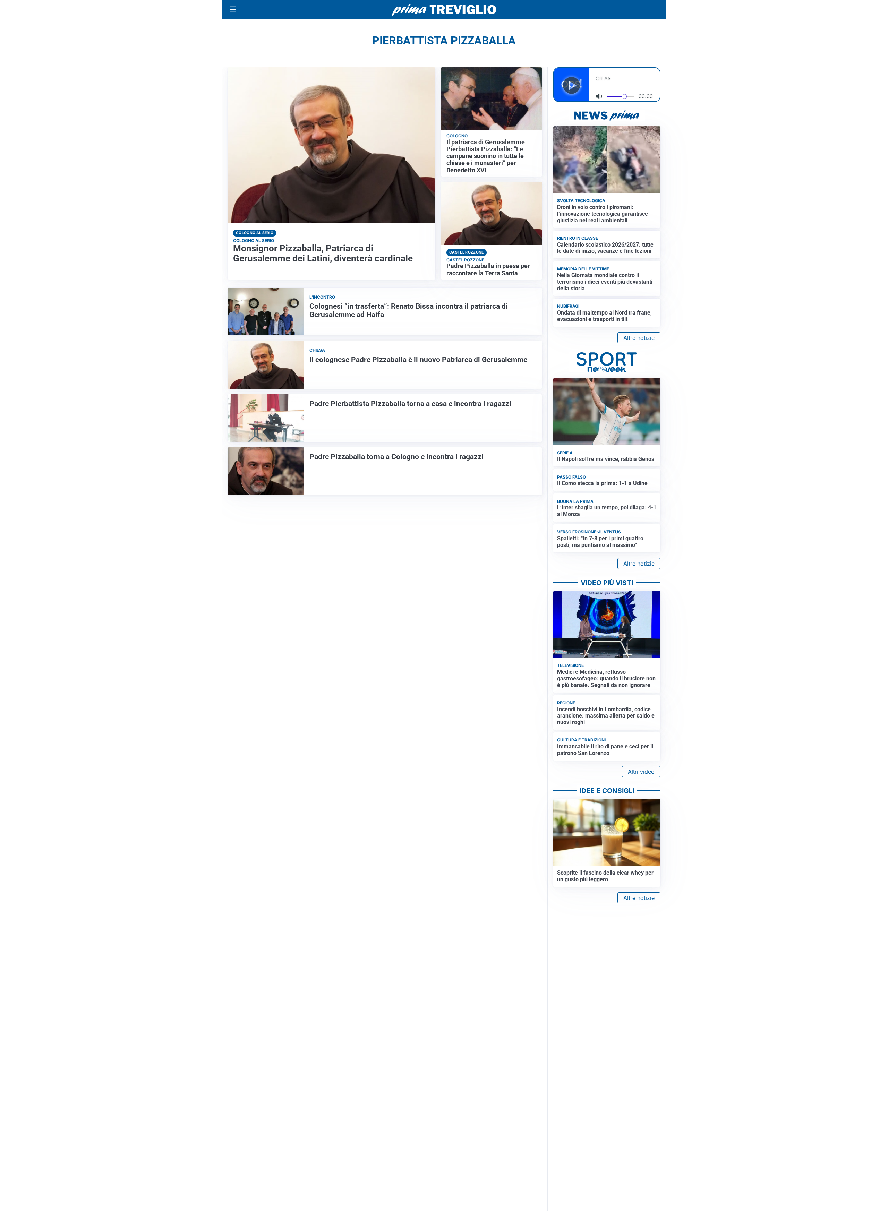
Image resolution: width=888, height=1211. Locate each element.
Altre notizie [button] (639, 337)
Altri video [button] (641, 771)
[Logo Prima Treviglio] (444, 10)
